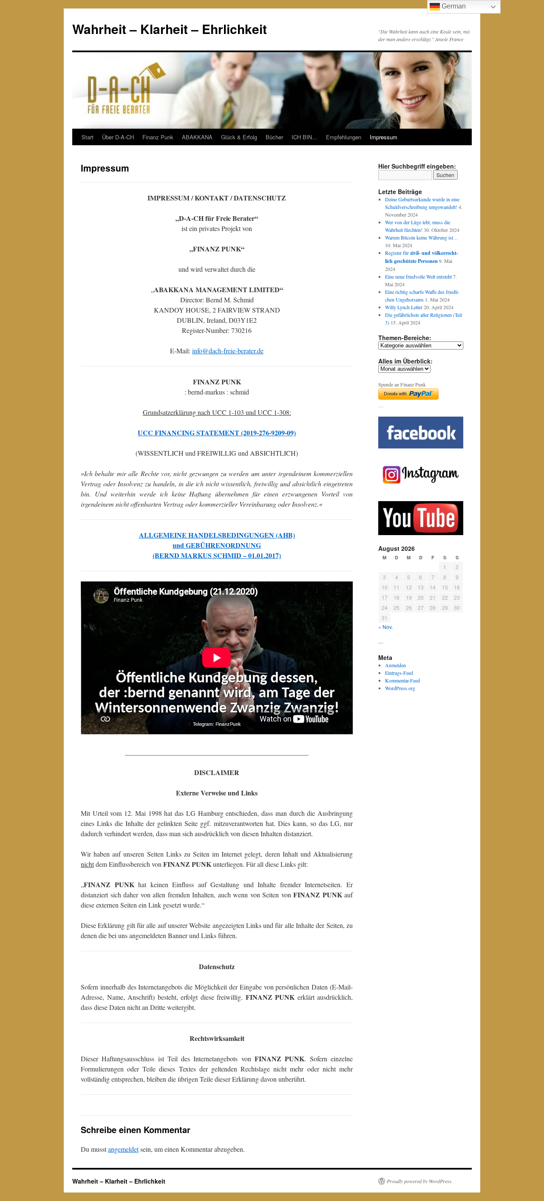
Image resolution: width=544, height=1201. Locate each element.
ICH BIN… (304, 137)
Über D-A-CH (118, 137)
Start (88, 137)
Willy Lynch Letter (403, 307)
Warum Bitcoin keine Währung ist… (421, 237)
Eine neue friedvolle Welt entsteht (418, 276)
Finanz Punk (157, 137)
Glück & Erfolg (239, 137)
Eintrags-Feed (399, 672)
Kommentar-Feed (402, 680)
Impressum (383, 137)
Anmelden (395, 665)
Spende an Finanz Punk (402, 384)
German (453, 6)
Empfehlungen (343, 137)
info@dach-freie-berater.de (228, 350)
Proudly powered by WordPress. (420, 1181)
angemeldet (123, 1149)
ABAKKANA (197, 137)
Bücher (274, 137)
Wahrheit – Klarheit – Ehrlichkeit (169, 29)
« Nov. (385, 626)
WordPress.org (400, 688)
